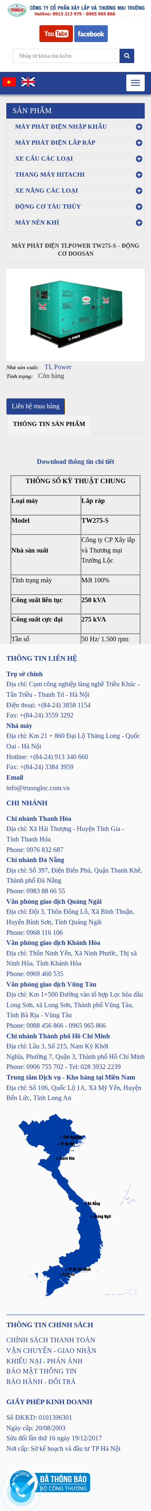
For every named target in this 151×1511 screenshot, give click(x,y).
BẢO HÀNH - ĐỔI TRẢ (41, 1381)
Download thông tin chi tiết (75, 461)
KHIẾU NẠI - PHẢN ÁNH (44, 1361)
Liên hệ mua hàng (36, 406)
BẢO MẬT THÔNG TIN (41, 1371)
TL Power (57, 366)
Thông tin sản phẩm (49, 424)
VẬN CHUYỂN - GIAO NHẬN (51, 1350)
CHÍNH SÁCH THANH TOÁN (50, 1340)
